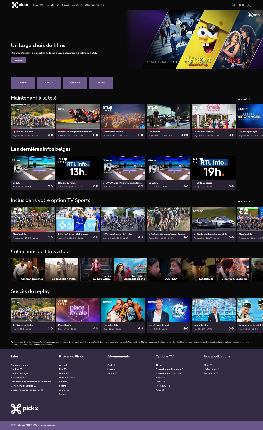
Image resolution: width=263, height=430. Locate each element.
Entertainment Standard (168, 373)
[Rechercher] (234, 5)
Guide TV (64, 373)
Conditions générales (22, 386)
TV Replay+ (162, 386)
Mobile (111, 373)
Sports (62, 386)
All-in (159, 365)
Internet (111, 369)
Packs (110, 365)
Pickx (207, 365)
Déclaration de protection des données (31, 382)
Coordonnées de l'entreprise (26, 390)
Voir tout (242, 99)
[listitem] (27, 269)
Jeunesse (64, 390)
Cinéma (63, 382)
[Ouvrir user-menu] (249, 5)
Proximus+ (210, 373)
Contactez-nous (19, 365)
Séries (62, 394)
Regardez (19, 60)
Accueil (63, 365)
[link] (33, 121)
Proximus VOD (67, 378)
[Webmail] (241, 5)
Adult (159, 390)
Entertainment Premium (168, 369)
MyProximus (210, 369)
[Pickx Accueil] (24, 409)
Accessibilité (17, 378)
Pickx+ (159, 382)
